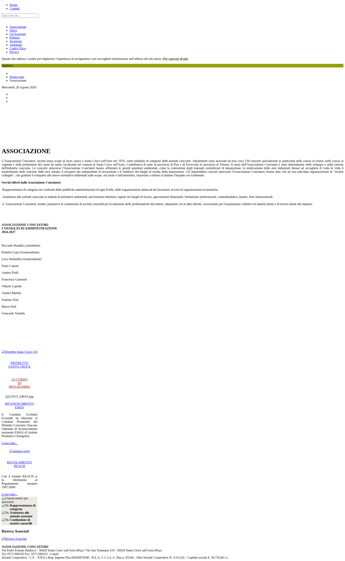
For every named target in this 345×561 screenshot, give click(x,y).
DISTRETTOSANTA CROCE (19, 364)
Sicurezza (16, 41)
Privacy (14, 52)
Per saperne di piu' (175, 58)
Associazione (18, 27)
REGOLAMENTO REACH (19, 464)
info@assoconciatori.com (75, 554)
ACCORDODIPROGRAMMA (19, 383)
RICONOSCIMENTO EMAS (19, 405)
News (13, 30)
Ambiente (16, 44)
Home (13, 5)
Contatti (15, 8)
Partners (15, 37)
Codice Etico (18, 48)
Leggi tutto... (10, 443)
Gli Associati (18, 34)
